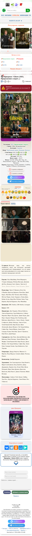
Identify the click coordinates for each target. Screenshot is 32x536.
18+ (4, 62)
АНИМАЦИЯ (24, 15)
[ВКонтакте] (7, 447)
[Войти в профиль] (8, 4)
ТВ (30, 15)
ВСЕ (2, 15)
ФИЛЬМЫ (8, 15)
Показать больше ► (16, 69)
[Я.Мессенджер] (25, 447)
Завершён (20, 59)
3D (18, 62)
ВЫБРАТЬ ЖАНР (15, 20)
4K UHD (20, 65)
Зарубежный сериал (12, 150)
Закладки (4, 528)
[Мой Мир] (20, 447)
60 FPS (4, 65)
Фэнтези (27, 150)
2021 (12, 144)
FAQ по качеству (13, 528)
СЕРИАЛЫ (15, 15)
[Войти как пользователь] (12, 5)
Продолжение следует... (9, 59)
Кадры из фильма (5, 203)
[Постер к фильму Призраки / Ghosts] (16, 138)
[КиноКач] (4, 10)
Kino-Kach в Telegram (17, 181)
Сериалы (19, 148)
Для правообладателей (13, 530)
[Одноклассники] (16, 447)
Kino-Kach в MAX (17, 177)
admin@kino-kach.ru (25, 528)
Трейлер (13, 203)
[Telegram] (11, 447)
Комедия (21, 150)
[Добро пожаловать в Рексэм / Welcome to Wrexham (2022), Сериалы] (22, 48)
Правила (16, 496)
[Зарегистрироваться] (17, 5)
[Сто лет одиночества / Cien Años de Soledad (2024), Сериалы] (7, 48)
